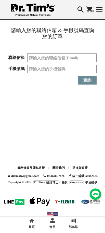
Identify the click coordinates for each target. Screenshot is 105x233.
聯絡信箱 (16, 57)
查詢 (87, 80)
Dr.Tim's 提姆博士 (46, 182)
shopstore (76, 182)
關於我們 (58, 168)
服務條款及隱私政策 (31, 168)
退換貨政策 (80, 168)
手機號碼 (16, 68)
